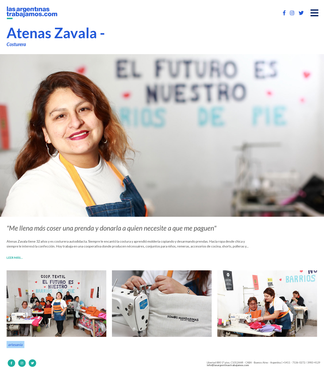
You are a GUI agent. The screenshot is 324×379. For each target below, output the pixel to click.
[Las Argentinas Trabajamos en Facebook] (284, 13)
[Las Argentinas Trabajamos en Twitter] (301, 13)
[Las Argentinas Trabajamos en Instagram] (292, 13)
